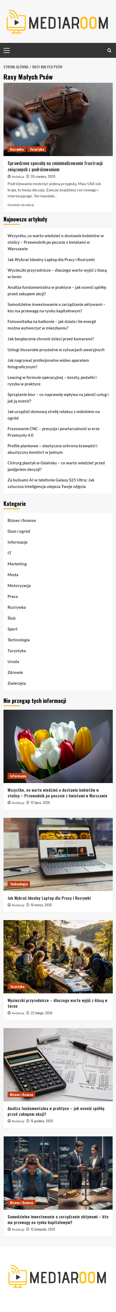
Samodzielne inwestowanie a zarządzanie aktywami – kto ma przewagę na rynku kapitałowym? (56, 307)
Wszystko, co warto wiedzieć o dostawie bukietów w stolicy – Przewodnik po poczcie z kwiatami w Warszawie (56, 242)
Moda (13, 574)
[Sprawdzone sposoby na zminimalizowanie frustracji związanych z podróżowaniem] (58, 119)
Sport (13, 628)
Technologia (19, 639)
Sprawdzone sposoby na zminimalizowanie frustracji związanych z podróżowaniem (55, 166)
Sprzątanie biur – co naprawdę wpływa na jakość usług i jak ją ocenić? (58, 397)
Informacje (18, 542)
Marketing (17, 563)
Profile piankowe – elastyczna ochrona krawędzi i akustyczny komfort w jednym (52, 449)
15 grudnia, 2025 (42, 1120)
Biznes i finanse (22, 520)
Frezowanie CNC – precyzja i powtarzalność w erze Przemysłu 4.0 (54, 432)
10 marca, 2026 (41, 904)
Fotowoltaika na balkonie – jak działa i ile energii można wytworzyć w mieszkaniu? (52, 324)
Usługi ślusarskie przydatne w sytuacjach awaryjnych (56, 349)
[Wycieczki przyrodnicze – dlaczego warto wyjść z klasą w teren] (58, 956)
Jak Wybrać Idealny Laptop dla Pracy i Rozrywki (51, 259)
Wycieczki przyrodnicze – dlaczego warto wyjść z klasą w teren (57, 273)
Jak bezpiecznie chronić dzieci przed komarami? (51, 338)
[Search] (109, 50)
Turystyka (37, 149)
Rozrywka (16, 149)
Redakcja (18, 177)
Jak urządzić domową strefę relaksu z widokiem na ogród (54, 414)
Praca (13, 596)
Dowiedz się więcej (21, 205)
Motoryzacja (19, 585)
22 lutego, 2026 (41, 1012)
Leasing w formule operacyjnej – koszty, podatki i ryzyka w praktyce (52, 380)
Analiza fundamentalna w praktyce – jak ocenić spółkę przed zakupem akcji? (57, 290)
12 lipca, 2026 (40, 802)
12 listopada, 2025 (43, 1229)
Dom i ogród (19, 531)
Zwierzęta (17, 683)
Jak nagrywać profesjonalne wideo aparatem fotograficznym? (48, 363)
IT (9, 552)
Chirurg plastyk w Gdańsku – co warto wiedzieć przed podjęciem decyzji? (56, 466)
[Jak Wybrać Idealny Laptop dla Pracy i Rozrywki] (58, 854)
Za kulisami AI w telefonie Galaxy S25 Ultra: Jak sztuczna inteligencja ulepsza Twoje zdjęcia (51, 483)
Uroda (13, 661)
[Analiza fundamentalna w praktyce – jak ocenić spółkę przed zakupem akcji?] (58, 1064)
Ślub (12, 618)
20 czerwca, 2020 (43, 176)
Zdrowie (15, 672)
